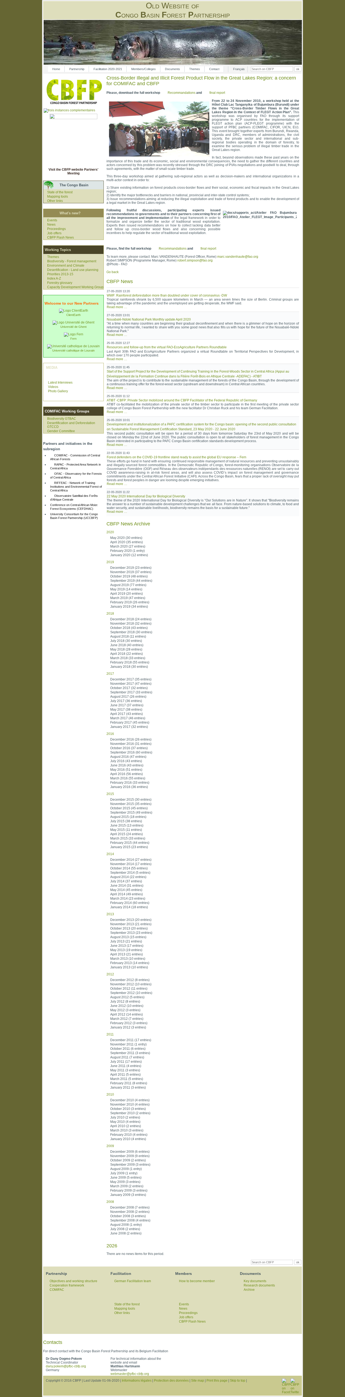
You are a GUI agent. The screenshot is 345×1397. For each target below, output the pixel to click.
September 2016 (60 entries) (131, 752)
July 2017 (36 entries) (126, 701)
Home (56, 69)
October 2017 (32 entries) (129, 688)
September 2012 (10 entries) (131, 993)
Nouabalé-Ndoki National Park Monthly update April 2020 (149, 319)
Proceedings (56, 229)
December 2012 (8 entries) (130, 980)
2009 (110, 1146)
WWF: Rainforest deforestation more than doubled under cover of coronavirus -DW (167, 295)
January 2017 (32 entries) (129, 727)
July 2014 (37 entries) (126, 881)
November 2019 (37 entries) (130, 572)
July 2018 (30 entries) (126, 641)
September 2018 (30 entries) (131, 632)
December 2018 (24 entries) (130, 619)
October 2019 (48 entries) (129, 576)
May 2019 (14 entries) (126, 589)
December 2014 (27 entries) (130, 860)
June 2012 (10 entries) (126, 1006)
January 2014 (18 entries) (129, 907)
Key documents (255, 1281)
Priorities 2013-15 (60, 274)
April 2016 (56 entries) (126, 774)
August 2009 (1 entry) (126, 1169)
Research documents (259, 1285)
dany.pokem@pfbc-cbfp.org (66, 1366)
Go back (112, 272)
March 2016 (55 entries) (127, 778)
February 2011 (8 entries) (128, 1083)
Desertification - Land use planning (72, 270)
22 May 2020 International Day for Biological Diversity (146, 496)
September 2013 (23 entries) (131, 933)
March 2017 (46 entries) (127, 718)
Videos (53, 387)
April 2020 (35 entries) (126, 542)
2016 (110, 734)
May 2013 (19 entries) (126, 950)
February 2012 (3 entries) (128, 1023)
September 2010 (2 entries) (130, 1113)
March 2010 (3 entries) (126, 1130)
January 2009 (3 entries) (128, 1195)
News (51, 224)
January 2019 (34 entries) (129, 606)
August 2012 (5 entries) (127, 997)
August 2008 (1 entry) (126, 1225)
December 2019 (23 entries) (130, 568)
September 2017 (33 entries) (131, 692)
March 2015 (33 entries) (127, 838)
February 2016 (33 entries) (129, 782)
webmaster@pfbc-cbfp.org (130, 1374)
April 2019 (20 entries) (126, 594)
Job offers (54, 233)
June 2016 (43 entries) (126, 765)
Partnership (76, 69)
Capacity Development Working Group (75, 287)
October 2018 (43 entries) (129, 628)
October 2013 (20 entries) (129, 928)
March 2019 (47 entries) (127, 598)
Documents (172, 69)
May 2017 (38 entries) (126, 709)
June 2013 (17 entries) (126, 946)
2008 (110, 1202)
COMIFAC (57, 1290)
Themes (194, 69)
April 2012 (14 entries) (126, 1014)
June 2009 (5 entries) (126, 1177)
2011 (110, 1034)
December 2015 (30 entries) (130, 799)
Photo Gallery (58, 391)
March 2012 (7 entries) (126, 1019)
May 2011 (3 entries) (125, 1070)
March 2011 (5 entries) (126, 1079)
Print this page (216, 1380)
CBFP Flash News (60, 237)
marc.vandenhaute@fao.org (237, 257)
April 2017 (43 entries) (126, 714)
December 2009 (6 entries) (130, 1152)
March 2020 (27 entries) (127, 546)
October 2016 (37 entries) (129, 748)
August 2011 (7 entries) (127, 1057)
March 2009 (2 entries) (126, 1186)
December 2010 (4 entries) (130, 1100)
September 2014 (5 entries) (130, 873)
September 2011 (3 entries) (130, 1053)
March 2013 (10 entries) (127, 959)
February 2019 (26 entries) (129, 602)
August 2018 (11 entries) (128, 636)
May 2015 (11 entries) (126, 830)
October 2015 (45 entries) (129, 808)
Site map (197, 1380)
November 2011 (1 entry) (128, 1044)
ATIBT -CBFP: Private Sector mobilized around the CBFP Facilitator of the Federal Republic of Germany (182, 400)
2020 (110, 532)
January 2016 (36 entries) (129, 787)
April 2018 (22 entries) (126, 654)
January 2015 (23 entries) (129, 847)
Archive (249, 1290)
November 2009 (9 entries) (130, 1156)
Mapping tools (57, 196)
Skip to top (237, 1380)
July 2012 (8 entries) (125, 1001)
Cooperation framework (67, 1285)
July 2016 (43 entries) (126, 761)
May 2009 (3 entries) (125, 1182)
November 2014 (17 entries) (130, 864)
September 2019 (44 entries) (131, 581)
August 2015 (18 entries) (128, 817)
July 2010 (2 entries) (125, 1117)
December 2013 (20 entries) (130, 920)
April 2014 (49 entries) (126, 894)
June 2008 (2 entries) (126, 1233)
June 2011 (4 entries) (125, 1066)
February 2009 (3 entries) (128, 1190)
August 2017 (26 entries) (128, 696)
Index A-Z (54, 278)
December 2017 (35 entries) (130, 679)
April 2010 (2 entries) (125, 1126)
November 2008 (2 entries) (130, 1212)
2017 (110, 674)
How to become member (197, 1281)
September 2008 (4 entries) (130, 1220)
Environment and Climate (65, 265)
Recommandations (181, 93)
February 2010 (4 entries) (128, 1135)
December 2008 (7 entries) (130, 1207)
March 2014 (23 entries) (127, 898)
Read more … (117, 307)
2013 (110, 914)
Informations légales (136, 1380)
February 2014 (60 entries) (129, 903)
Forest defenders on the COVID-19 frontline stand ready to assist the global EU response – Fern (176, 457)
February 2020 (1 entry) (127, 551)
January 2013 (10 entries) (129, 967)
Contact (214, 69)
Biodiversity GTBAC (61, 419)
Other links (55, 201)
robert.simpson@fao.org (195, 260)
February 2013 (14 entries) (129, 963)
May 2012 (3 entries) (125, 1010)
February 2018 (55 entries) (129, 662)
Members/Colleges (143, 69)
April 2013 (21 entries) (126, 954)
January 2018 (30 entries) (129, 667)
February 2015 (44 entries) (129, 843)
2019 (110, 562)
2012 (110, 974)
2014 (110, 854)
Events (52, 220)
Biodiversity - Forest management (71, 261)
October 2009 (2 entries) (128, 1160)
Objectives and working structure (73, 1281)
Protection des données (171, 1380)
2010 (110, 1094)
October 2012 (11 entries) (128, 988)
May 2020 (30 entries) (126, 538)
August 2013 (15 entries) (128, 937)
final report (217, 93)
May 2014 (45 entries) (126, 890)
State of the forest (60, 192)
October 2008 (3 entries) (128, 1216)
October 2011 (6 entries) (128, 1049)
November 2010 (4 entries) (130, 1104)
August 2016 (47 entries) (128, 757)
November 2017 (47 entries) (130, 684)
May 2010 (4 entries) (125, 1122)
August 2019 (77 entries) (128, 585)
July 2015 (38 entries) (126, 821)
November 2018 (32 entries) (130, 623)
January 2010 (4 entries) (128, 1139)
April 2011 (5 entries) (125, 1074)
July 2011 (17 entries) (126, 1062)
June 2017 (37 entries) (126, 705)
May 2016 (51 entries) (126, 770)
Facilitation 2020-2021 (108, 69)
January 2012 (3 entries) (128, 1027)
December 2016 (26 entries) (130, 739)
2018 (110, 613)
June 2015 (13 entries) (126, 825)
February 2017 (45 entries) (129, 722)
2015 (110, 794)
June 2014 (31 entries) (126, 885)
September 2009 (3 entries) (130, 1165)
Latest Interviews (60, 382)
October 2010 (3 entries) (128, 1109)
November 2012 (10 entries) (130, 984)
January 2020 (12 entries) (129, 555)
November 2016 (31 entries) (130, 744)
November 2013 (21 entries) (130, 924)
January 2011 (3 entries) (128, 1087)
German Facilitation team (132, 1281)
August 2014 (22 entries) (128, 877)
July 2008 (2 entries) (125, 1229)
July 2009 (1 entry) (123, 1173)
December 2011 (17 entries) (130, 1040)
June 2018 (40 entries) (126, 645)
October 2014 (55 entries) (129, 868)
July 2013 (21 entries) (126, 941)
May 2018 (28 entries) (126, 649)
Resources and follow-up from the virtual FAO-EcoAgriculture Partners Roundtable (167, 347)
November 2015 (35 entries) (130, 804)
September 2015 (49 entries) (131, 812)
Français (239, 69)
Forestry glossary (59, 283)
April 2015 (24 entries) (126, 834)
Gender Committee (61, 431)
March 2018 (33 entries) (127, 658)
